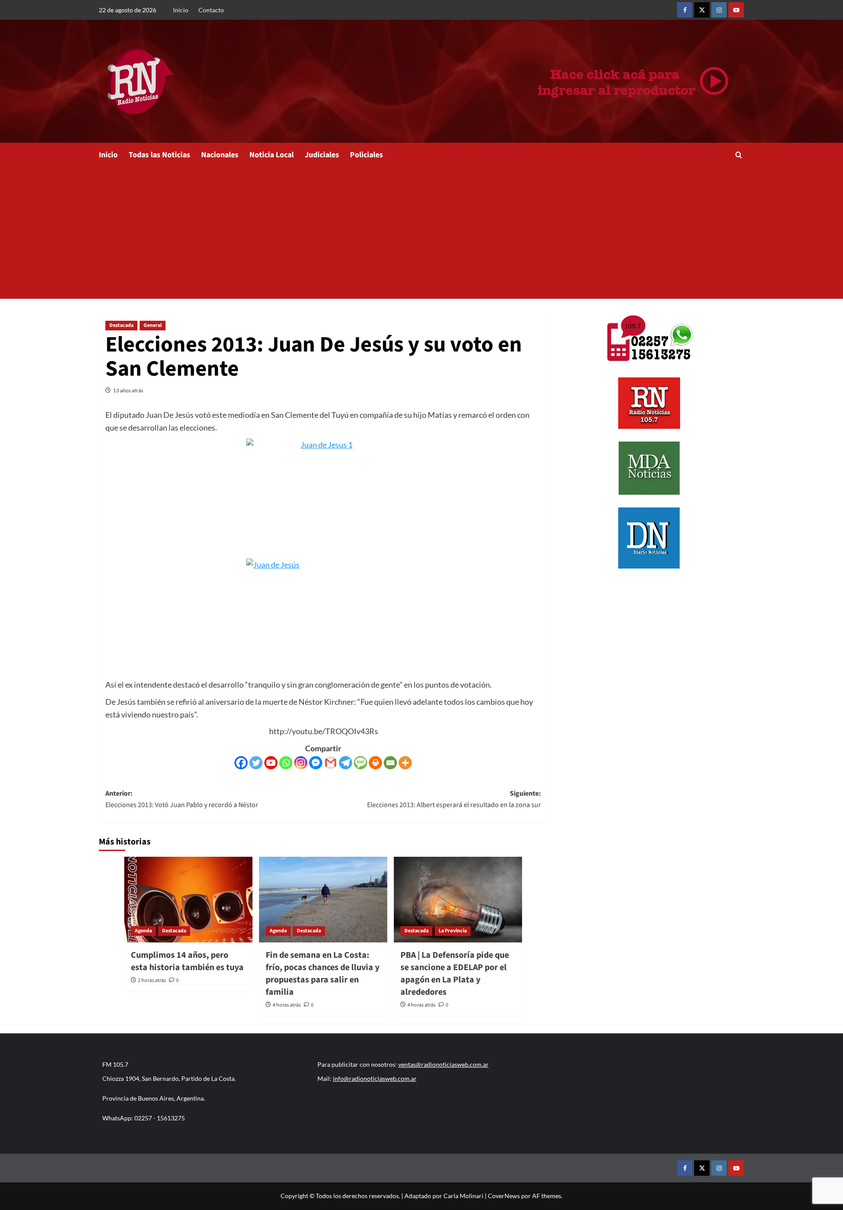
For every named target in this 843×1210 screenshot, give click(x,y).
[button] (738, 155)
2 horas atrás (152, 980)
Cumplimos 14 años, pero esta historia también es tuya (187, 961)
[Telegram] (345, 762)
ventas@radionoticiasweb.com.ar (443, 1064)
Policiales (366, 154)
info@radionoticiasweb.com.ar (375, 1078)
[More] (405, 762)
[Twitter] (256, 762)
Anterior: (181, 799)
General (153, 325)
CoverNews (504, 1195)
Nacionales (219, 154)
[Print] (375, 762)
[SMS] (360, 762)
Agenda (143, 931)
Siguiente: (454, 799)
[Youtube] (270, 762)
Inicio (180, 10)
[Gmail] (330, 762)
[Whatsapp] (285, 762)
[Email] (390, 762)
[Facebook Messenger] (315, 762)
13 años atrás (128, 390)
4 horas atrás (287, 1005)
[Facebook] (241, 762)
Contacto (211, 10)
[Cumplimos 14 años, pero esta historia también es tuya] (188, 899)
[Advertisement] (421, 232)
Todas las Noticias (159, 154)
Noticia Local (271, 154)
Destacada (121, 325)
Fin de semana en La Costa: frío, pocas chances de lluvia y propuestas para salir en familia (322, 973)
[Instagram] (300, 762)
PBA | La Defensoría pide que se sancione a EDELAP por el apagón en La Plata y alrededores (454, 973)
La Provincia (453, 931)
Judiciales (322, 154)
